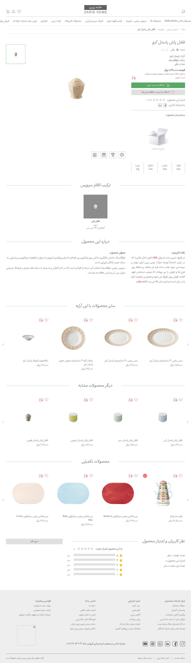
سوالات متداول (178, 606)
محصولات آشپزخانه (73, 21)
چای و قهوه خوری (114, 21)
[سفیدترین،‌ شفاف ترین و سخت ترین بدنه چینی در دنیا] (113, 154)
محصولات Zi (155, 21)
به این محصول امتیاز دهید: (109, 549)
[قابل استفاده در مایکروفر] (103, 154)
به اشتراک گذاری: (176, 105)
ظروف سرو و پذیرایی (94, 21)
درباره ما (92, 606)
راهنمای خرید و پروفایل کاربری (127, 629)
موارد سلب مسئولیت (42, 606)
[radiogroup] (85, 549)
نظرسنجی (136, 610)
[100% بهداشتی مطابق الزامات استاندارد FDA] (122, 154)
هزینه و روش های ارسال (130, 624)
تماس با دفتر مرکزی (87, 615)
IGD (155, 258)
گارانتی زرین (135, 615)
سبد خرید (136, 606)
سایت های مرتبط (145, 658)
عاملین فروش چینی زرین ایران (83, 629)
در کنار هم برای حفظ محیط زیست (171, 624)
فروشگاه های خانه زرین (86, 619)
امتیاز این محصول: (176, 100)
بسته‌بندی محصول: (175, 115)
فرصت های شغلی (88, 610)
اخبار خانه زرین (163, 658)
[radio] (150, 100)
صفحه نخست (179, 658)
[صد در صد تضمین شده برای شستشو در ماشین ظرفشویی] (94, 154)
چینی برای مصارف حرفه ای (25, 21)
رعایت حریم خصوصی (42, 610)
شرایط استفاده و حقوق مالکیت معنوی (35, 615)
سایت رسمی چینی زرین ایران (83, 624)
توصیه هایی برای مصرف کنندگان (171, 629)
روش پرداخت (134, 619)
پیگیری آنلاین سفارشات (175, 615)
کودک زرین (56, 21)
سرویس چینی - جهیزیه (136, 21)
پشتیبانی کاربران (178, 610)
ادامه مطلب (141, 282)
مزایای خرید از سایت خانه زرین (172, 619)
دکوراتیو (44, 21)
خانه (183, 29)
